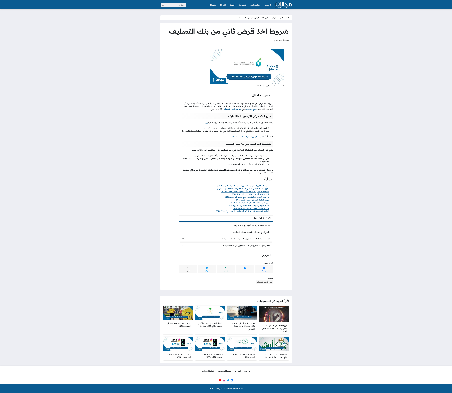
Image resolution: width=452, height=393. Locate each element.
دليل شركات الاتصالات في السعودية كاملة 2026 (250, 202)
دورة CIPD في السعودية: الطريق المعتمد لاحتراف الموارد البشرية (242, 185)
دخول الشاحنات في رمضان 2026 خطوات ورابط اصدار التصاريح (243, 188)
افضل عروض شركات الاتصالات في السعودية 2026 (248, 205)
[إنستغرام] (224, 380)
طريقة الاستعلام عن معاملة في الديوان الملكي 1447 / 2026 (245, 191)
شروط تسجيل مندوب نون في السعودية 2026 (250, 194)
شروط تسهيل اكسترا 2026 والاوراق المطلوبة (251, 208)
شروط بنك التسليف (264, 282)
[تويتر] (228, 380)
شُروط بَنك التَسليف (232, 109)
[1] (207, 122)
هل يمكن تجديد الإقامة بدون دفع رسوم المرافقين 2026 (247, 197)
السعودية (275, 17)
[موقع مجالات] (283, 5)
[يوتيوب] (220, 380)
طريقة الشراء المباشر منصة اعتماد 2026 (252, 200)
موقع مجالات (251, 109)
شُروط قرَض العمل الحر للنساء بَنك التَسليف (245, 137)
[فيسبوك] (232, 380)
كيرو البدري (278, 40)
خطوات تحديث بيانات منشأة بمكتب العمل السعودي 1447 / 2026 (242, 211)
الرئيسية (285, 17)
